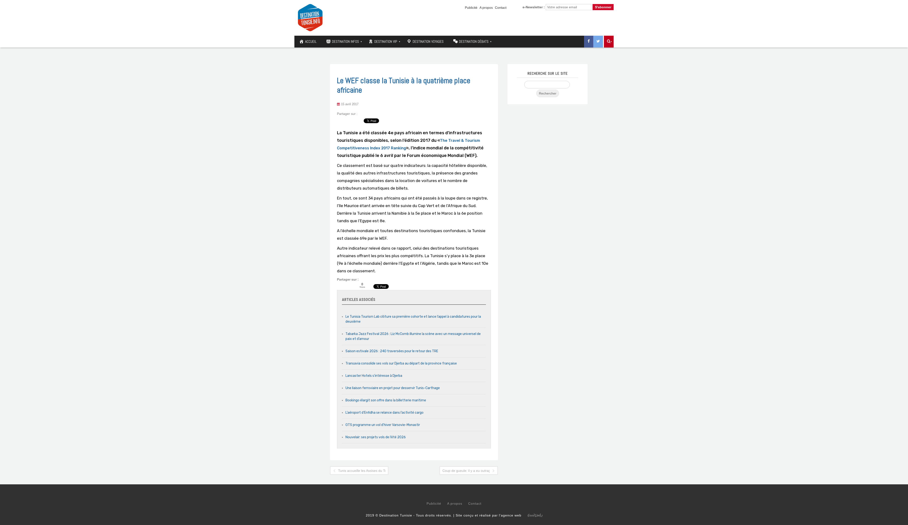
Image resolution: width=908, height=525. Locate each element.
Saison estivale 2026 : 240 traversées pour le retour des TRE (391, 351)
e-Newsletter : (534, 7)
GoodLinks (534, 515)
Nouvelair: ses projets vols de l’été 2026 (375, 437)
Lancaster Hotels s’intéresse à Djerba (373, 376)
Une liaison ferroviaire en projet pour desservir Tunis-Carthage (392, 388)
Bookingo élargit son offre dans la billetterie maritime (385, 400)
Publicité (471, 7)
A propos (486, 7)
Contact (500, 7)
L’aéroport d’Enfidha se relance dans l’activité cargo (384, 413)
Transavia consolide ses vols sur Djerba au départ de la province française (401, 363)
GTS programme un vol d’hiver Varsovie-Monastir (382, 425)
